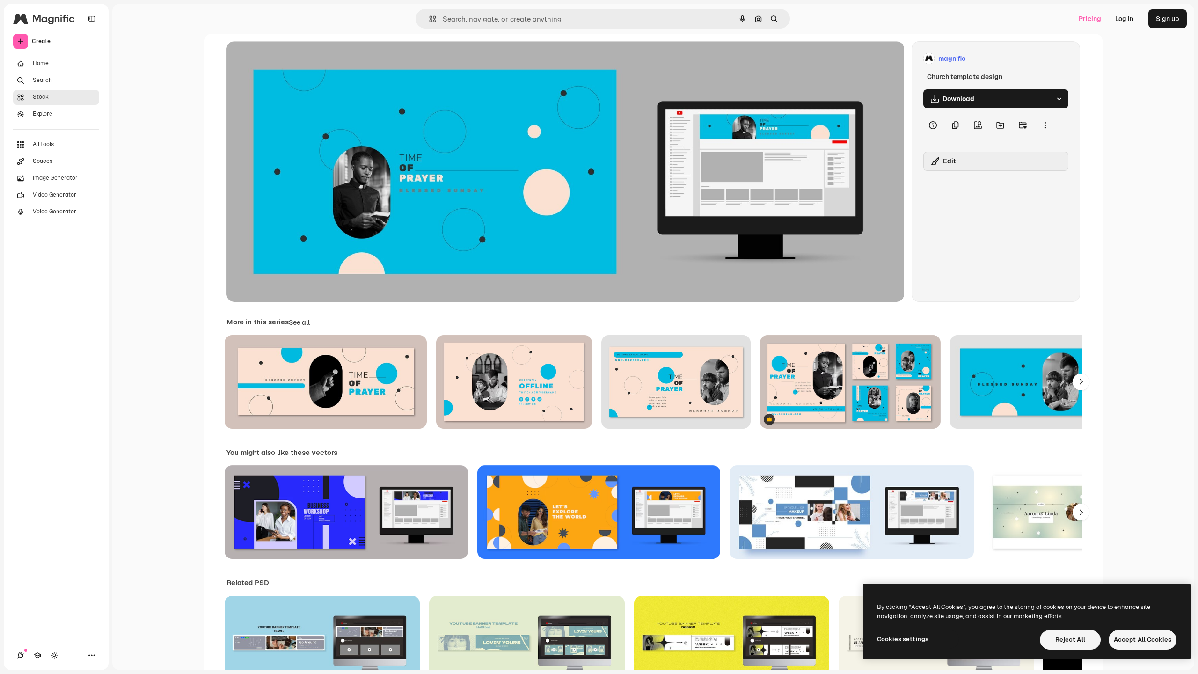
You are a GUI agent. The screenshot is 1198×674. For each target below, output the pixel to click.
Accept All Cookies (1142, 640)
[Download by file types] (1059, 98)
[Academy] (37, 655)
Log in (1124, 19)
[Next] (1081, 382)
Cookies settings (902, 639)
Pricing (1090, 19)
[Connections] (20, 655)
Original (286, 58)
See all (299, 322)
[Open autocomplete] (429, 18)
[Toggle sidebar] (91, 18)
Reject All (1070, 640)
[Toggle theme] (54, 655)
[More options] (1045, 125)
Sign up (1167, 19)
